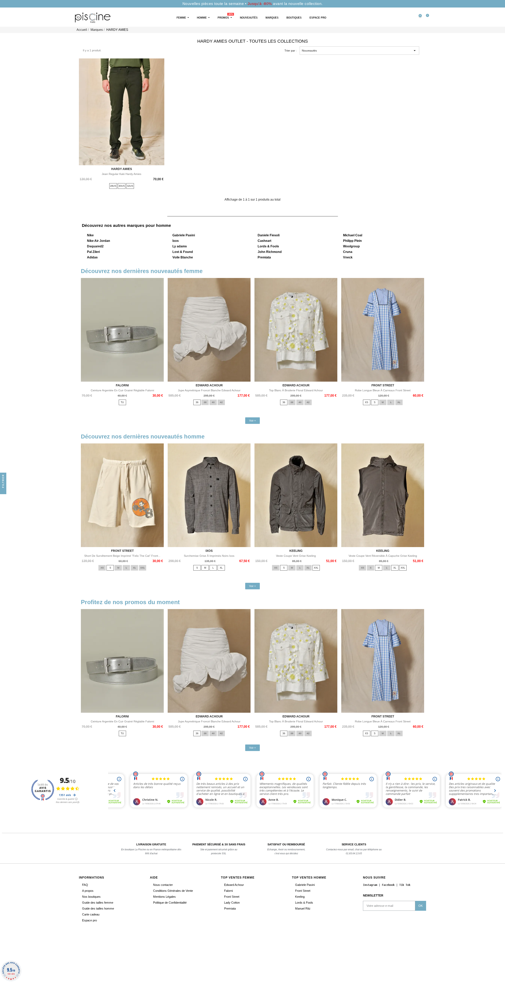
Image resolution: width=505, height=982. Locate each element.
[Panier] (426, 18)
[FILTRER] (3, 491)
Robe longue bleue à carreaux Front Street (383, 390)
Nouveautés (359, 50)
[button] (401, 17)
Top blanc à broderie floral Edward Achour (296, 390)
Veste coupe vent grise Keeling (296, 555)
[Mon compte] (409, 18)
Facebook (388, 884)
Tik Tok (404, 884)
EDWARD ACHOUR (209, 385)
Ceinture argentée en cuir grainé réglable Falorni (122, 390)
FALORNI (122, 385)
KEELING (296, 550)
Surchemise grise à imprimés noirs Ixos (209, 555)
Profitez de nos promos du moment (130, 602)
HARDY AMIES (121, 169)
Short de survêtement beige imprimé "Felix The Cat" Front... (122, 555)
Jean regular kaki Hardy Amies (121, 174)
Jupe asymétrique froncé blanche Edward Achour (209, 390)
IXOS (209, 550)
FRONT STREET (382, 385)
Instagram (370, 884)
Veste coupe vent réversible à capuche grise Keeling (383, 555)
